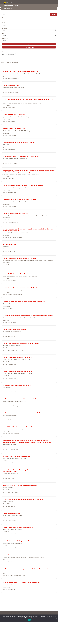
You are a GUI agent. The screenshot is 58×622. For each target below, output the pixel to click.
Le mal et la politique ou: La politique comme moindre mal (21, 582)
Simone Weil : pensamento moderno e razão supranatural (21, 343)
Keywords (5, 38)
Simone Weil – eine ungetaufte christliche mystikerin (19, 258)
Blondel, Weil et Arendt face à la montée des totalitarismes (21, 427)
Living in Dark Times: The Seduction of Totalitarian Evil (20, 71)
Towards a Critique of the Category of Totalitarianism (20, 485)
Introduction (6, 555)
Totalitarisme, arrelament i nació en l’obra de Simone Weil (21, 413)
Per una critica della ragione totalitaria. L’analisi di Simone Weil (23, 185)
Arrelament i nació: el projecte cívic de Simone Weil (19, 399)
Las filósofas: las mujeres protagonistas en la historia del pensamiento (25, 569)
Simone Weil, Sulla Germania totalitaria (15, 213)
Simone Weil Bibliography (12, 5)
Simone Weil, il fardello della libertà (14, 114)
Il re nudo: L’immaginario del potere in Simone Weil (19, 541)
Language (5, 28)
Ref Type (4, 23)
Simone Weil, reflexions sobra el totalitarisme (17, 357)
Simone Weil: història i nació (12, 85)
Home (3, 5)
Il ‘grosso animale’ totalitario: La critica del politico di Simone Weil (24, 301)
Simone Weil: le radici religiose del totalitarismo (18, 527)
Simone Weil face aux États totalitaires (15, 329)
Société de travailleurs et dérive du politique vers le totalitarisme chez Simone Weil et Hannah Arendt (28, 470)
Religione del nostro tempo (11, 513)
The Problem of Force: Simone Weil (14, 128)
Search (54, 14)
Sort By (3, 51)
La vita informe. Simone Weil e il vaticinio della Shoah (20, 288)
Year (3, 33)
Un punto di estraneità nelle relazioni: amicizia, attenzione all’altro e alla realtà (28, 315)
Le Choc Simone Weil (9, 244)
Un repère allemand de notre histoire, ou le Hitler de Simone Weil (23, 499)
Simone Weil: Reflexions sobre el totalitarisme (17, 274)
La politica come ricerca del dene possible (16, 456)
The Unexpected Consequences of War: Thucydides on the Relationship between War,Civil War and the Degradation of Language (29, 171)
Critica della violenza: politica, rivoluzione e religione (20, 199)
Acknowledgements (7, 8)
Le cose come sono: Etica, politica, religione (17, 385)
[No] (56, 618)
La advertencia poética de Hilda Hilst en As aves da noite (21, 156)
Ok (29, 619)
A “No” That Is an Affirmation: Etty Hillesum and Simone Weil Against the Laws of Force (29, 100)
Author (4, 17)
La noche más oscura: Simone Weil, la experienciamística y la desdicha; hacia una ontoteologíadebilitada (28, 229)
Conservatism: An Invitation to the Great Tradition (19, 142)
